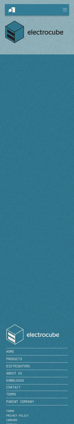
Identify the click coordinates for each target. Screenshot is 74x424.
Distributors (18, 366)
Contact (13, 387)
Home (10, 351)
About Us (14, 373)
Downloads (15, 380)
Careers (11, 420)
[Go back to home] (35, 334)
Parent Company (20, 402)
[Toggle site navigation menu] (65, 9)
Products (14, 359)
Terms (11, 394)
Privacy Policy (17, 415)
